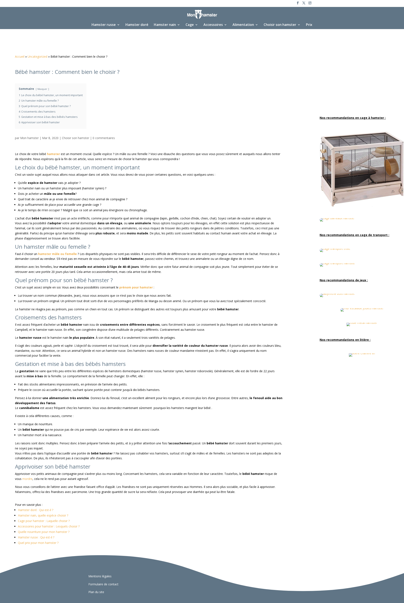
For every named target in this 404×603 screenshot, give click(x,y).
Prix (309, 25)
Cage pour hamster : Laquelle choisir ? (44, 521)
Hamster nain (165, 25)
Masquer (42, 88)
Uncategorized (37, 56)
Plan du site (96, 592)
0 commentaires (104, 138)
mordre (27, 479)
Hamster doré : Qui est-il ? (35, 510)
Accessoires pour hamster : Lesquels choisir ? (49, 526)
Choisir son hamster (280, 25)
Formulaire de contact (103, 584)
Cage (190, 25)
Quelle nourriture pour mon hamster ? (43, 532)
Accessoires (213, 25)
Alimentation (243, 25)
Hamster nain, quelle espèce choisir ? (43, 515)
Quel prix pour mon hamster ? (38, 543)
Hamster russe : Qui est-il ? (36, 537)
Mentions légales (100, 576)
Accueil (19, 56)
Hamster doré (136, 25)
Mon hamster (29, 138)
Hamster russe (104, 25)
